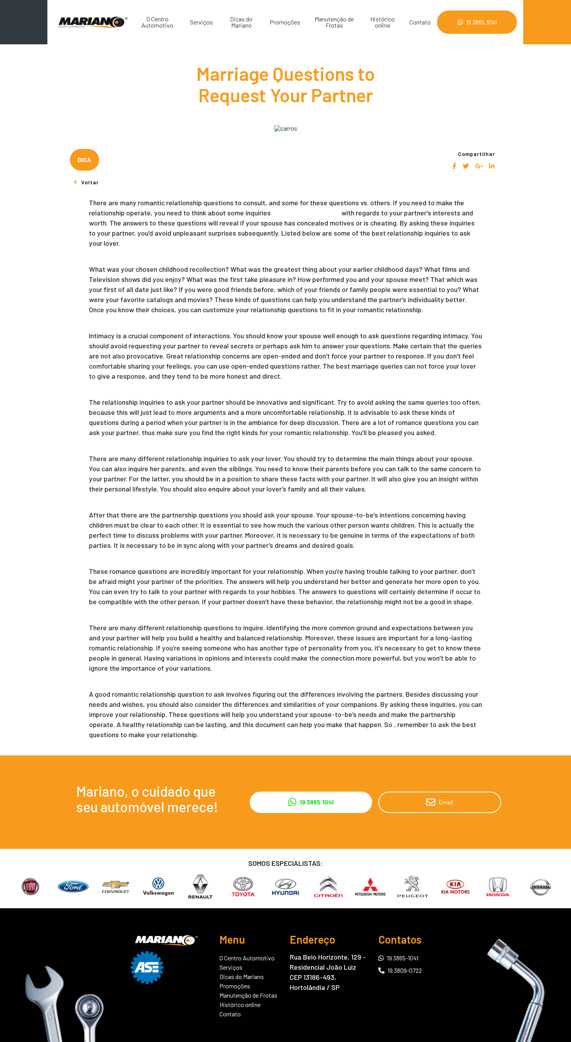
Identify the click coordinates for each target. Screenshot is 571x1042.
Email (446, 802)
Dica (84, 159)
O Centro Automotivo (157, 22)
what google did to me (306, 212)
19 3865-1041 (402, 957)
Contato (420, 22)
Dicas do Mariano (241, 22)
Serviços (201, 22)
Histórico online (382, 22)
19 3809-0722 (405, 970)
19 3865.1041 (481, 22)
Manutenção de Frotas (334, 22)
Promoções (285, 22)
